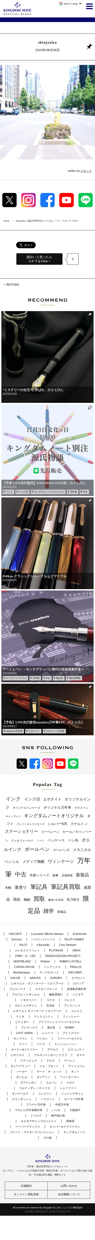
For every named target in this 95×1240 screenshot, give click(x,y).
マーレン (69, 1060)
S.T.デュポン (28, 1082)
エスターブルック (46, 989)
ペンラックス (52, 967)
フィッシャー (71, 1016)
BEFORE (12, 284)
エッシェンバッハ (65, 1044)
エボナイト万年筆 (55, 731)
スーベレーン (50, 831)
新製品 (82, 874)
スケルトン (79, 824)
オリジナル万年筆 (57, 807)
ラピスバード (17, 989)
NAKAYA (35, 978)
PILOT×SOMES (74, 939)
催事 (55, 875)
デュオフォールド (22, 840)
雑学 (48, 911)
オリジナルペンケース (26, 807)
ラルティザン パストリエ (34, 1088)
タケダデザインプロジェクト (39, 1121)
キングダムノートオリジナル (49, 491)
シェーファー (68, 1088)
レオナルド (17, 1055)
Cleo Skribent (67, 945)
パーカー (21, 1071)
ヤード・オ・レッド (49, 1071)
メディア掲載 (33, 862)
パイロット (48, 1099)
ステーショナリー (21, 831)
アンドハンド (72, 1005)
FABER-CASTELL (70, 961)
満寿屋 (70, 1121)
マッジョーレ (76, 1066)
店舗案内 (26, 1185)
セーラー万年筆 (73, 1099)
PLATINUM (56, 950)
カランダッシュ (21, 1099)
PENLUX (75, 967)
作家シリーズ (39, 875)
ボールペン (37, 849)
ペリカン (42, 1038)
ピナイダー (22, 1022)
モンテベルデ (20, 1093)
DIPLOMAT (75, 972)
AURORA (56, 978)
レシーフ (47, 1033)
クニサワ (77, 994)
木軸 (8, 887)
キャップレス (13, 816)
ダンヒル (21, 1077)
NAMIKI (69, 1027)
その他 (47, 1137)
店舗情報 (67, 875)
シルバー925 (57, 824)
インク (9, 491)
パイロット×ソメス (43, 939)
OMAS (76, 950)
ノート (40, 840)
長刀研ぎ (73, 899)
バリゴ (41, 1044)
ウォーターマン (69, 1077)
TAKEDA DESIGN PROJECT (62, 956)
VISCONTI (15, 934)
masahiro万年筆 (14, 731)
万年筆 (73, 491)
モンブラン (20, 1038)
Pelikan (45, 961)
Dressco (17, 939)
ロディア (78, 983)
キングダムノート (74, 1132)
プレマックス (29, 1027)
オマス (81, 1055)
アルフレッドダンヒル (26, 994)
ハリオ (56, 1110)
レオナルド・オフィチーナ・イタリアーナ (37, 983)
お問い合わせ (69, 1185)
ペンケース (56, 840)
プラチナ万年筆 (36, 1104)
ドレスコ (76, 1011)
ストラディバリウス (16, 678)
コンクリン (45, 1093)
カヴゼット (78, 978)
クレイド (69, 1000)
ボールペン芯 (61, 850)
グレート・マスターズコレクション (32, 1132)
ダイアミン (43, 1077)
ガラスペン (81, 807)
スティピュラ (28, 1060)
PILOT (23, 945)
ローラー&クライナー (24, 1049)
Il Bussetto (43, 945)
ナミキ (20, 1016)
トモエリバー (28, 1000)
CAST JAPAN (24, 1033)
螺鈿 (27, 899)
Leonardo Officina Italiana (47, 934)
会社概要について (69, 1194)
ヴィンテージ (61, 861)
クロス (70, 1082)
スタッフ (86, 171)
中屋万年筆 (62, 1104)
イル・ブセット (49, 1066)
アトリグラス (71, 1033)
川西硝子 (75, 1110)
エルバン (51, 1082)
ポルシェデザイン (26, 1005)
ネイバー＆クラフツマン (65, 1126)
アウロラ (52, 1049)
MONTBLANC (22, 961)
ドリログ (36, 1115)
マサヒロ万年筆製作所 (28, 1110)
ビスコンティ (76, 1049)
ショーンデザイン (72, 1093)
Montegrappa (21, 972)
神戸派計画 (58, 1115)
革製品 (61, 912)
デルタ (50, 1060)
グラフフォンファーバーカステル (59, 1022)
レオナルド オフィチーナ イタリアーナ (37, 1011)
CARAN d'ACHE (24, 967)
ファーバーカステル (69, 1038)
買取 (39, 898)
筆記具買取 (74, 678)
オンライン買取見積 (26, 1194)
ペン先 (73, 840)
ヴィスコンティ (43, 1016)
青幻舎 (51, 1027)
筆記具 (59, 678)
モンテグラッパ (20, 1066)
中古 (85, 491)
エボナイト (34, 731)
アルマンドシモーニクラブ (50, 1055)
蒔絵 (17, 899)
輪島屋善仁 (56, 994)
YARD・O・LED (25, 956)
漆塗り (21, 887)
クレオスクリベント (27, 950)
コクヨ (50, 1000)
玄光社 (50, 1005)
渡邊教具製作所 (76, 989)
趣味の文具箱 (55, 899)
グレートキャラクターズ (31, 824)
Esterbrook (79, 934)
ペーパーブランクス (27, 1126)
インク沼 (23, 491)
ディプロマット (49, 972)
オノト (75, 1071)
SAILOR (15, 978)
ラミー (23, 1044)
